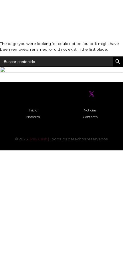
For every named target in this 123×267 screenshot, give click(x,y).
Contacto (90, 117)
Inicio (33, 110)
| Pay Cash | (39, 139)
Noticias (90, 110)
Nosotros (33, 117)
